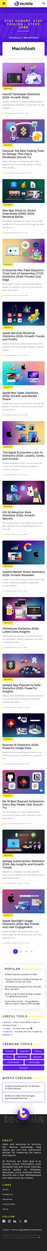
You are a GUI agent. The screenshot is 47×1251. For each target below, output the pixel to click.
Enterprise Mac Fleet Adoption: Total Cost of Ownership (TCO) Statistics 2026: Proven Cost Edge (23, 275)
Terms (5, 1209)
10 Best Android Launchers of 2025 (21, 974)
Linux (8, 1057)
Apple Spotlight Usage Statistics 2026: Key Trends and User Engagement (20, 924)
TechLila (15, 37)
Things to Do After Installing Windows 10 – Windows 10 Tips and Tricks (23, 980)
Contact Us (7, 1194)
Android (9, 1051)
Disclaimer (7, 1199)
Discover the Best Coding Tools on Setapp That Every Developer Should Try (23, 154)
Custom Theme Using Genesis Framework (22, 1230)
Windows (23, 1068)
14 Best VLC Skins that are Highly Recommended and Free (20, 1097)
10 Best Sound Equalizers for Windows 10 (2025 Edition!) (22, 1087)
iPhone (38, 1051)
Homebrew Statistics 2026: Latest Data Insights (20, 630)
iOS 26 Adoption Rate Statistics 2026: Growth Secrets (18, 515)
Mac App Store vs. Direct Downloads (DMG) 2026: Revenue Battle (19, 214)
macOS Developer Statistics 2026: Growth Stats (21, 96)
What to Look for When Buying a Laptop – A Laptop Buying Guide (23, 995)
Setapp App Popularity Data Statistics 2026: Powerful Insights (21, 688)
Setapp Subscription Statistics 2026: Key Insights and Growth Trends (23, 864)
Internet (24, 1051)
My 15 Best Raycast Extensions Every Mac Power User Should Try (23, 804)
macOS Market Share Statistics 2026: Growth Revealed (23, 573)
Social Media (13, 1062)
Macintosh (8, 88)
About (5, 1189)
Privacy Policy (8, 1204)
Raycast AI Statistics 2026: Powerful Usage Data (20, 746)
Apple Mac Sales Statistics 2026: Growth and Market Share (20, 396)
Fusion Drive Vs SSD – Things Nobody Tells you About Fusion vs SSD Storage (22, 1002)
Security (37, 1057)
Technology (34, 1062)
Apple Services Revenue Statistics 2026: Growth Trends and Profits (23, 336)
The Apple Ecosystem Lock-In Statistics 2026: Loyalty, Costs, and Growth (23, 456)
